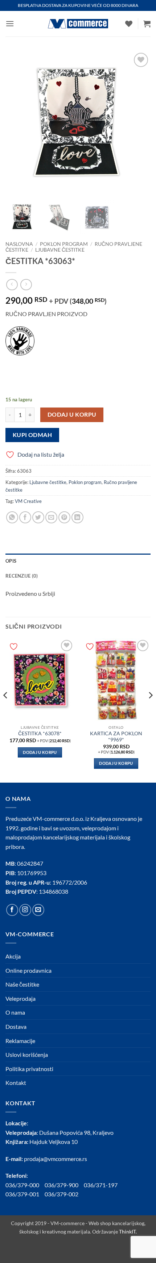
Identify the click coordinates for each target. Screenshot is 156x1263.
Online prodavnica (28, 970)
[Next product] (11, 284)
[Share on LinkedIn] (77, 517)
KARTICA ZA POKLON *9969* (116, 737)
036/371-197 (101, 1184)
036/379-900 (62, 1184)
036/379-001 (25, 1194)
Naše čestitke (22, 984)
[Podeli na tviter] (38, 517)
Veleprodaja (20, 998)
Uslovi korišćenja (26, 1054)
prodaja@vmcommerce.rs (55, 1158)
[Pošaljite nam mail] (38, 910)
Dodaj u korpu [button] (40, 752)
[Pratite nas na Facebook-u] (12, 910)
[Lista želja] (128, 24)
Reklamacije (20, 1040)
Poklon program (64, 244)
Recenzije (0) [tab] (21, 576)
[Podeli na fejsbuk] (25, 517)
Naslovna (19, 244)
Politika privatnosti (29, 1068)
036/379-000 (25, 1184)
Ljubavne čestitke (60, 250)
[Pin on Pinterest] (64, 517)
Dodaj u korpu (72, 414)
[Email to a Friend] (51, 517)
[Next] (150, 709)
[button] (9, 23)
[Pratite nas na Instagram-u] (25, 910)
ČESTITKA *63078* (40, 733)
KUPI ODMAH (32, 435)
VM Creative (28, 501)
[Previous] (5, 709)
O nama (15, 1012)
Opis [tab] (10, 561)
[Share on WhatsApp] (12, 517)
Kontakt (15, 1082)
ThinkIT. (128, 1231)
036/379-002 (64, 1194)
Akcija (13, 956)
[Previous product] (26, 284)
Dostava (15, 1026)
